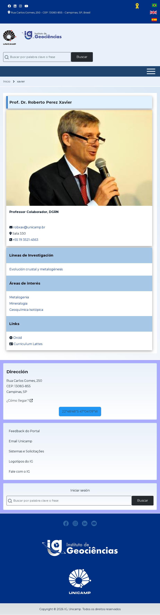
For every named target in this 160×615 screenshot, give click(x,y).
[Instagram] (75, 523)
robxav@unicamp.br (29, 227)
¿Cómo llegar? (18, 400)
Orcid (17, 338)
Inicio (6, 81)
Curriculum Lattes (28, 344)
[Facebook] (66, 523)
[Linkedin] (85, 523)
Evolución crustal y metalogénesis (36, 269)
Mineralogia (18, 303)
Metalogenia (19, 297)
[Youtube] (94, 523)
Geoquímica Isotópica (26, 310)
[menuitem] (80, 431)
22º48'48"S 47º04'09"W (80, 411)
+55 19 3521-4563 (25, 240)
